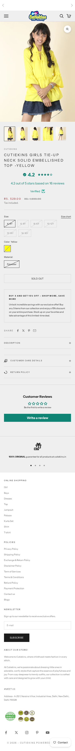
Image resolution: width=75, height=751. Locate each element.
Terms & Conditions (14, 577)
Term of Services (12, 571)
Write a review (37, 418)
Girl (6, 487)
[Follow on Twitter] (16, 733)
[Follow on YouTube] (48, 733)
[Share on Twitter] (23, 330)
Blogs (7, 599)
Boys (6, 493)
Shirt (6, 526)
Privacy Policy (11, 549)
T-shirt (7, 532)
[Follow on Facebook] (6, 733)
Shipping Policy (12, 554)
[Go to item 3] (35, 134)
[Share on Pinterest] (29, 330)
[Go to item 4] (48, 134)
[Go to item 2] (22, 134)
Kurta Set (8, 521)
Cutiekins (10, 149)
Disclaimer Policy (12, 565)
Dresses (8, 498)
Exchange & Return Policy (17, 560)
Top (6, 504)
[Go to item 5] (60, 134)
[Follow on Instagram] (27, 733)
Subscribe (17, 637)
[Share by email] (34, 330)
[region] (37, 450)
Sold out (37, 278)
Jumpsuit (8, 509)
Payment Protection (14, 588)
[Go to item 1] (9, 134)
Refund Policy (11, 582)
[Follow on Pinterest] (37, 733)
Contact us (9, 594)
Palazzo (8, 515)
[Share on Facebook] (17, 330)
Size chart (66, 216)
